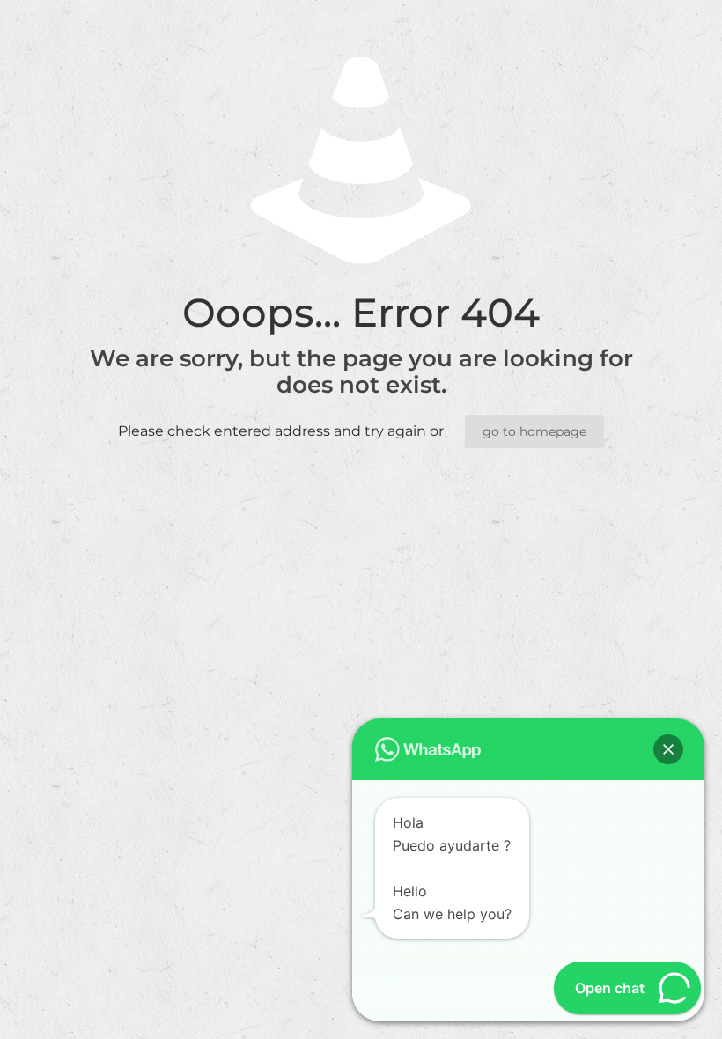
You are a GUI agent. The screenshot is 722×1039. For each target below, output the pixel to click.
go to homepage (534, 431)
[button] (668, 749)
